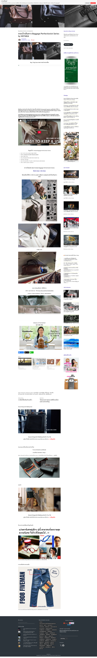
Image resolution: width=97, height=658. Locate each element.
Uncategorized (30, 31)
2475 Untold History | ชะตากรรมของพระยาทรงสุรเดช (47, 623)
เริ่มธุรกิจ (52, 643)
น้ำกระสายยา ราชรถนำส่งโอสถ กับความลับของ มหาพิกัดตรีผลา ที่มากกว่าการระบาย (71, 106)
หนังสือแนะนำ (46, 643)
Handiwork (47, 626)
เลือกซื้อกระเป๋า (49, 394)
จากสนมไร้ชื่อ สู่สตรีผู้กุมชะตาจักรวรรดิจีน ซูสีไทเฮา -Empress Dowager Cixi (71, 117)
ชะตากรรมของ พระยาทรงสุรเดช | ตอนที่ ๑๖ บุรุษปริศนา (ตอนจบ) (71, 298)
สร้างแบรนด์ (47, 642)
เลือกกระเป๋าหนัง (42, 394)
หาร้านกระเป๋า (35, 394)
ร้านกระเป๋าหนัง (21, 394)
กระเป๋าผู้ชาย (36, 392)
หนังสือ (41, 643)
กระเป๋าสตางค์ (54, 629)
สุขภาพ (52, 642)
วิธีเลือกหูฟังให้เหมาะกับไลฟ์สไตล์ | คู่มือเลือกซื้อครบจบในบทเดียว (70, 103)
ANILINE (41, 625)
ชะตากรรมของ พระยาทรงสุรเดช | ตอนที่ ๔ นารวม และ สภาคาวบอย (71, 335)
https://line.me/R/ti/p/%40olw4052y (46, 290)
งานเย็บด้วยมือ (42, 634)
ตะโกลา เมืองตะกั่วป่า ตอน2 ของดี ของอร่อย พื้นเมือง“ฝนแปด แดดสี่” (71, 348)
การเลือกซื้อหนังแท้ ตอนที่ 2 (25, 400)
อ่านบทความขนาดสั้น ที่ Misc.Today (72, 255)
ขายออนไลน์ (49, 631)
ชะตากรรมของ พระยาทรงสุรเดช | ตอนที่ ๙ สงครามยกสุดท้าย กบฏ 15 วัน (71, 311)
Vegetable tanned (49, 628)
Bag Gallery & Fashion (22, 31)
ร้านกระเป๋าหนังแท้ (28, 394)
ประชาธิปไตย (41, 639)
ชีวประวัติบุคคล (54, 634)
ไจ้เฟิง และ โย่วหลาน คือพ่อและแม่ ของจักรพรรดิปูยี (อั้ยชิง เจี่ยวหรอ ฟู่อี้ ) (29, 632)
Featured (23, 392)
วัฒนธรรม (41, 642)
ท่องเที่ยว (52, 392)
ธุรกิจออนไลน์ (53, 637)
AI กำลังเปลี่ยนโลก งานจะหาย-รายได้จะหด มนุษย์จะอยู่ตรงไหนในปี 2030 (71, 127)
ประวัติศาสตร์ (48, 639)
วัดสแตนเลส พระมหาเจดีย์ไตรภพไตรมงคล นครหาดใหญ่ (49, 400)
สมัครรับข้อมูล (67, 44)
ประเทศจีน (54, 639)
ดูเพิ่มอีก (55, 455)
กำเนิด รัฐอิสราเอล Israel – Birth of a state (71, 323)
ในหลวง (41, 648)
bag (45, 625)
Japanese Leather (29, 392)
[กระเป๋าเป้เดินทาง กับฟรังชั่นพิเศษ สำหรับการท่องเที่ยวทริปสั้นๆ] (39, 361)
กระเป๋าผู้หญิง (42, 392)
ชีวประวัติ (48, 634)
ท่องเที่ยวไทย (47, 637)
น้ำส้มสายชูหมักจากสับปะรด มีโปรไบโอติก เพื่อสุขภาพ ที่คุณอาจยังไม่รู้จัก (30, 646)
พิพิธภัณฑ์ (47, 640)
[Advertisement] (39, 382)
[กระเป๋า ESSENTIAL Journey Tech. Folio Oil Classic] (53, 361)
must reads (41, 628)
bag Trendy (50, 625)
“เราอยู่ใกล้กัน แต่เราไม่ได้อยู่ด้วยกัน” (70, 258)
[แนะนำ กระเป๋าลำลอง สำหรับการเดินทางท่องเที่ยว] (25, 361)
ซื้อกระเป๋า (47, 392)
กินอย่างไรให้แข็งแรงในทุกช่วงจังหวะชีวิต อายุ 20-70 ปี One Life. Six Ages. (71, 99)
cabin (20, 392)
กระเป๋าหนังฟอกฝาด (42, 631)
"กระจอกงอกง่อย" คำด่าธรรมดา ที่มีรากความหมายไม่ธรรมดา (70, 280)
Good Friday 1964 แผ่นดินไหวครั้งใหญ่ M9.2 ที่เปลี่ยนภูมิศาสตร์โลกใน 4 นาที (70, 124)
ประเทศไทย (41, 640)
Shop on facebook (36, 293)
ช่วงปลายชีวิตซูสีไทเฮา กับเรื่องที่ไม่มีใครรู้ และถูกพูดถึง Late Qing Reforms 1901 (71, 113)
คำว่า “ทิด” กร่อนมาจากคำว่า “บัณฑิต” (70, 263)
